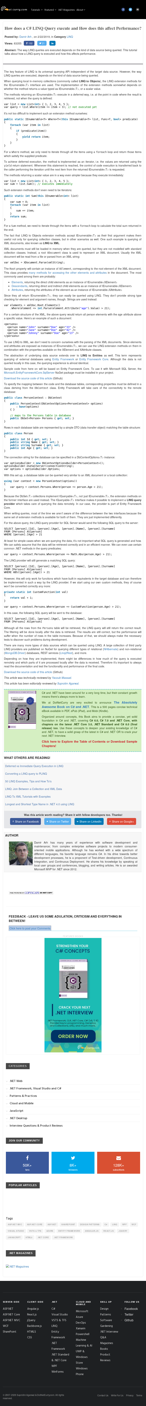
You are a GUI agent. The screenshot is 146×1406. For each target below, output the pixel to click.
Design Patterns (90, 1224)
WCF (134, 1224)
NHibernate (110, 649)
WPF (124, 1224)
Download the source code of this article (28, 378)
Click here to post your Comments (30, 928)
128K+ (118, 1166)
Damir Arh (25, 37)
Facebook (131, 1308)
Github (129, 1320)
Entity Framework (63, 359)
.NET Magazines (66, 10)
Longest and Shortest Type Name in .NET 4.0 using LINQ (39, 804)
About (79, 10)
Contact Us (102, 1395)
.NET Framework (63, 1237)
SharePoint (68, 1224)
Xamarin (80, 1328)
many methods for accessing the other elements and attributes (68, 272)
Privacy (129, 1395)
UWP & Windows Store (82, 1357)
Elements (17, 282)
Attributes (17, 290)
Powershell (82, 1334)
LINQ (70, 37)
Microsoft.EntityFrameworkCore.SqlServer (29, 372)
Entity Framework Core (93, 359)
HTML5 (29, 1237)
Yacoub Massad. (62, 678)
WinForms (58, 1371)
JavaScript (14, 1237)
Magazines (106, 1343)
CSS (29, 1337)
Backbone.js (34, 1326)
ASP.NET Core (35, 1224)
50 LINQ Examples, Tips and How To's (28, 781)
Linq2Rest (66, 653)
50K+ (27, 1166)
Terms (139, 1395)
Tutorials (35, 10)
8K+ (73, 1166)
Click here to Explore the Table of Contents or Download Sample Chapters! (89, 743)
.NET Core (43, 1237)
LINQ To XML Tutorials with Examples (28, 796)
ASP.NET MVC (15, 1224)
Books (104, 1348)
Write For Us (117, 1395)
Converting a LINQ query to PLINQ (26, 773)
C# (106, 1224)
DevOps (81, 1322)
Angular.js (91, 1231)
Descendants (19, 286)
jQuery (123, 1231)
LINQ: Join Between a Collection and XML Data (33, 789)
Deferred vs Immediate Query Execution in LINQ (34, 766)
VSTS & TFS (35, 1231)
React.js (108, 1231)
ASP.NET (52, 1224)
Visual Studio (16, 1231)
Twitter (129, 1314)
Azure (49, 1231)
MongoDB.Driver (15, 653)
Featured (49, 10)
